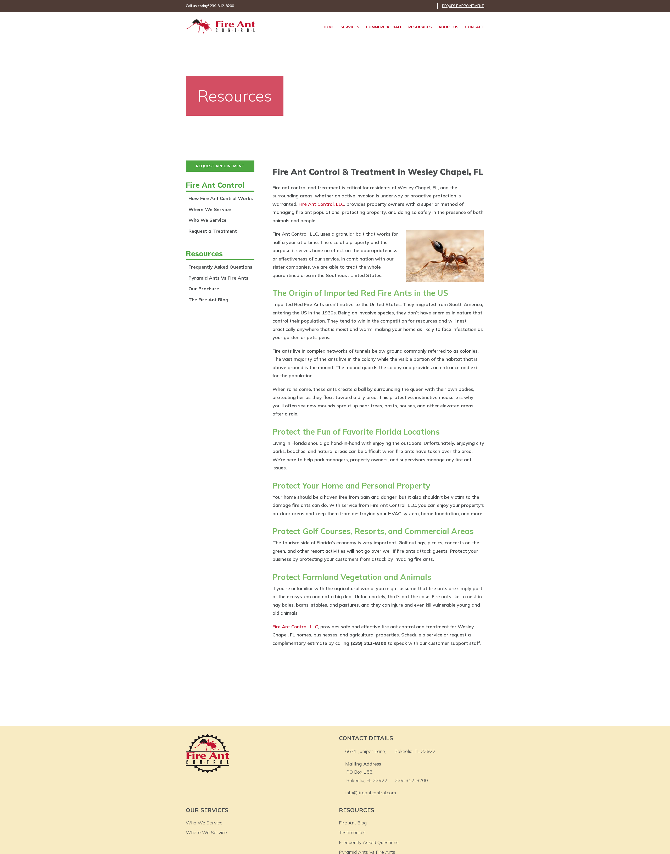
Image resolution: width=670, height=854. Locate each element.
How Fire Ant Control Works (220, 198)
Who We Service (207, 220)
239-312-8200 (411, 780)
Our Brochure (203, 289)
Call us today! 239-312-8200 (210, 5)
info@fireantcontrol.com (370, 793)
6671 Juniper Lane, (390, 751)
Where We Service (209, 209)
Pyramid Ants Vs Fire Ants (218, 278)
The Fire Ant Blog (208, 300)
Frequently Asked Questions (220, 267)
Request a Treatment (212, 231)
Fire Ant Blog (353, 823)
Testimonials (352, 832)
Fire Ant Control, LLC (321, 204)
